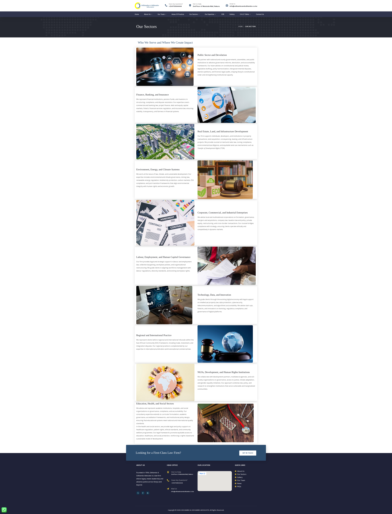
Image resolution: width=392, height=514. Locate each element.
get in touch (247, 453)
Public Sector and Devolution (212, 55)
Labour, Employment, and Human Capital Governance (163, 257)
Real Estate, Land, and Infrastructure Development (223, 131)
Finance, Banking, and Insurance (152, 94)
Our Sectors (193, 14)
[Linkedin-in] (147, 493)
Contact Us (260, 14)
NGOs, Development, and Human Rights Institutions (224, 372)
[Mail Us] (168, 489)
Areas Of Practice (178, 14)
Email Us (232, 4)
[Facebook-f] (143, 493)
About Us (147, 14)
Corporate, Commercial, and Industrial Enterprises (223, 212)
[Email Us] (227, 5)
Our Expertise (209, 14)
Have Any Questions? (176, 4)
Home (137, 14)
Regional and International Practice (154, 335)
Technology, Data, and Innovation (214, 294)
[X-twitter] (138, 493)
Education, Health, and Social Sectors (155, 403)
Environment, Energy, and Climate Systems (158, 169)
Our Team (161, 14)
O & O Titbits (244, 14)
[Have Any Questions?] (166, 5)
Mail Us (174, 489)
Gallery (232, 14)
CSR (222, 14)
